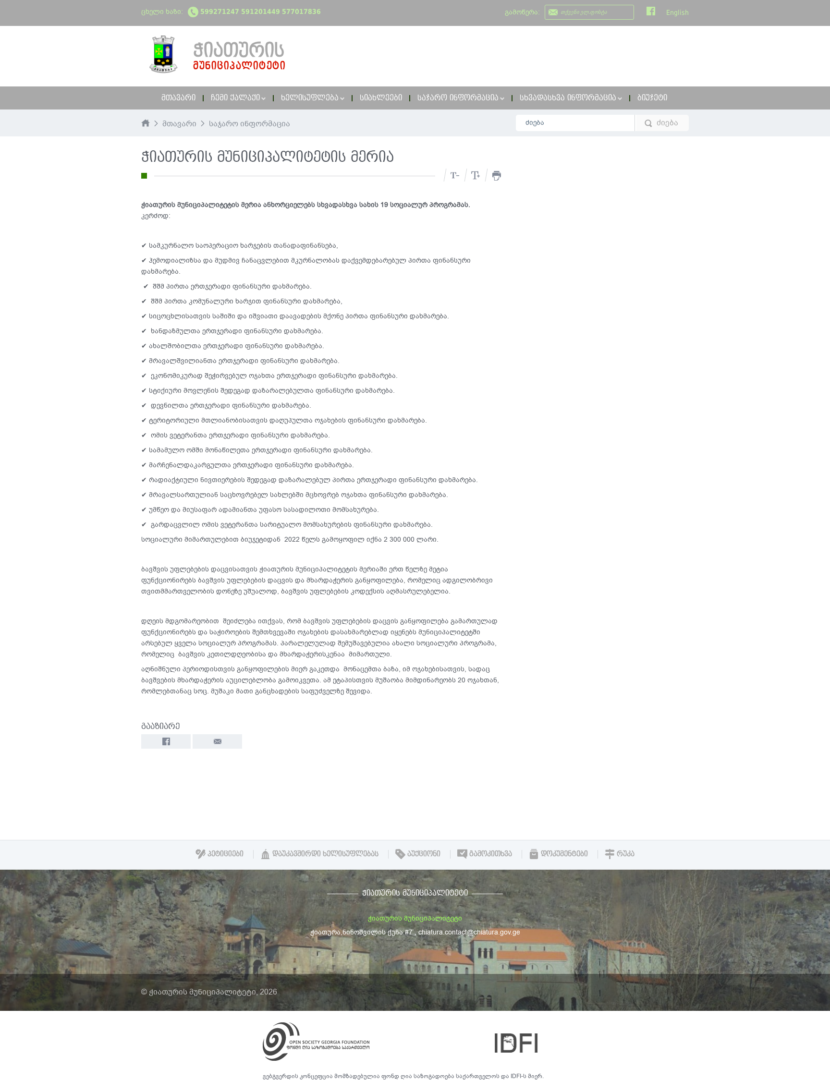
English (677, 12)
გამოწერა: (522, 12)
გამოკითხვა (489, 854)
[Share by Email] (217, 741)
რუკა (625, 854)
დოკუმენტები (563, 854)
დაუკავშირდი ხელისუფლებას (324, 854)
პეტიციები (225, 854)
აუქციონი (422, 854)
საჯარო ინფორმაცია (249, 124)
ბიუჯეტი (652, 98)
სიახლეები (381, 98)
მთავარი (178, 98)
